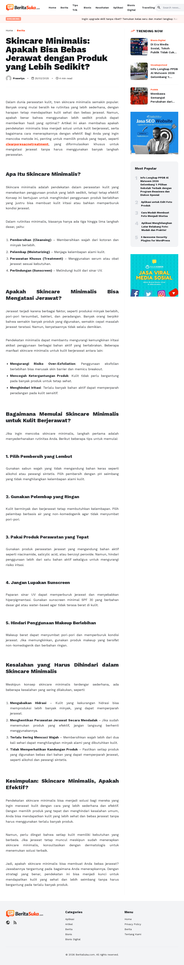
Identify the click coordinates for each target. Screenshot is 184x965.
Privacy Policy (133, 924)
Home (52, 7)
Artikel (69, 924)
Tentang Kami (133, 934)
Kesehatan (102, 7)
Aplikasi (118, 7)
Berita (64, 7)
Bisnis (87, 7)
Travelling (148, 7)
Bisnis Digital (72, 939)
